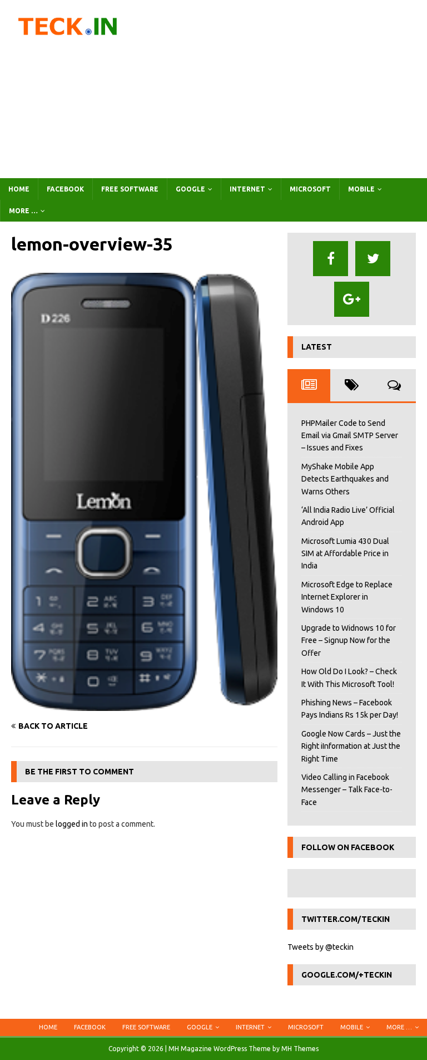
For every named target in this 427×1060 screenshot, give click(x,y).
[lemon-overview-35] (144, 704)
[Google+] (351, 299)
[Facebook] (330, 258)
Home (18, 189)
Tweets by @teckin (320, 947)
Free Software (129, 189)
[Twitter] (372, 258)
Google (190, 189)
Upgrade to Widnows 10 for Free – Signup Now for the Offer (348, 640)
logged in (72, 823)
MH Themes (300, 1048)
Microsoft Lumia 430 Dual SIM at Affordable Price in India (345, 554)
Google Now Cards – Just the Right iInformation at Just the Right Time (351, 746)
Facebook (65, 189)
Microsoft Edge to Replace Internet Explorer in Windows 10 (347, 597)
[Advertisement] (286, 89)
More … (23, 210)
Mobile (361, 189)
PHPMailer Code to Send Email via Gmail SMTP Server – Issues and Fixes (349, 436)
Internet (247, 189)
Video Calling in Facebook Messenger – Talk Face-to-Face (347, 790)
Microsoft (310, 189)
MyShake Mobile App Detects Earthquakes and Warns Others (345, 479)
